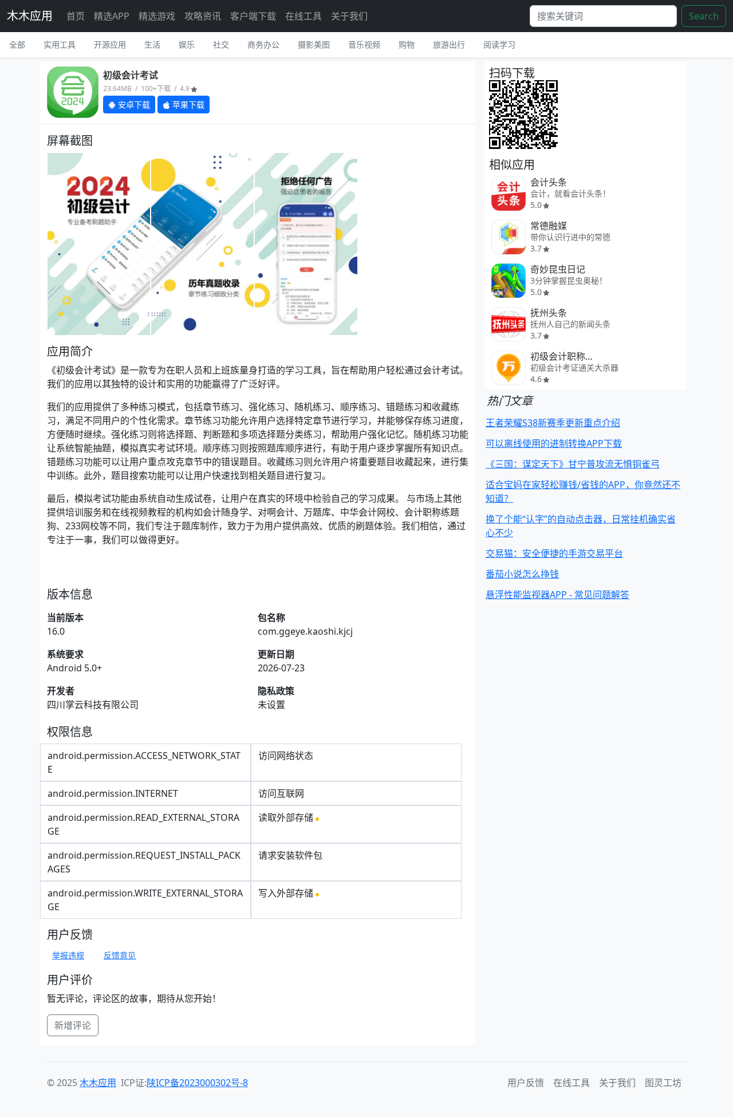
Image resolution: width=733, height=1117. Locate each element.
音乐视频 (364, 44)
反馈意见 (120, 955)
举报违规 (68, 955)
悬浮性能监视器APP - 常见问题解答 (557, 594)
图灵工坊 (663, 1082)
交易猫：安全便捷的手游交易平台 (554, 553)
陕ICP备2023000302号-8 (197, 1082)
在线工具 (303, 16)
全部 (17, 44)
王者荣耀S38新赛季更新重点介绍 (553, 422)
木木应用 (30, 15)
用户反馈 (525, 1082)
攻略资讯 (202, 16)
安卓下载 (133, 104)
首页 (75, 16)
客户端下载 (253, 16)
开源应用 (110, 44)
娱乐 (187, 44)
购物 (407, 44)
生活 (152, 44)
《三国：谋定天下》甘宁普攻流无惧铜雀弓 (573, 464)
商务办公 (263, 44)
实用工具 (60, 44)
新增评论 (72, 1025)
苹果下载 (187, 104)
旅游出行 (449, 44)
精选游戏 (157, 16)
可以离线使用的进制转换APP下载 (554, 443)
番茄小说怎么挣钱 (522, 574)
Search (704, 16)
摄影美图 (314, 44)
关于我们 (349, 16)
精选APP (111, 16)
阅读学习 (499, 44)
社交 (221, 44)
